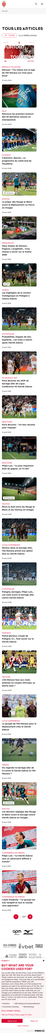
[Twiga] (39, 946)
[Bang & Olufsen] (35, 956)
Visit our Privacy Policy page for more (16, 1015)
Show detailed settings (10, 1011)
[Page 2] (30, 916)
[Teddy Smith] (23, 956)
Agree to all (12, 1021)
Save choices (23, 1026)
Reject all (34, 1021)
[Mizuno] (28, 932)
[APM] (17, 932)
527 (24, 917)
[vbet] (25, 946)
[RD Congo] (9, 946)
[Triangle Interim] (11, 956)
